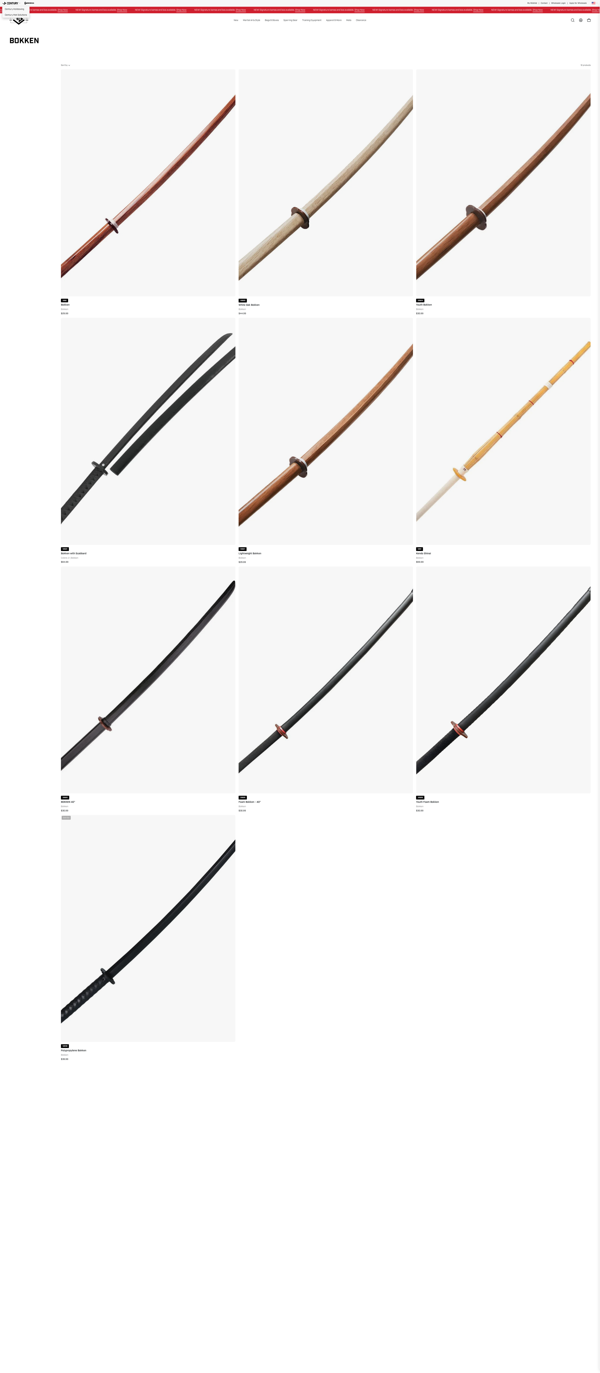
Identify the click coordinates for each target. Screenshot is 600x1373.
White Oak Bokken (249, 305)
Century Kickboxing (14, 9)
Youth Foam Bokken (427, 802)
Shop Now (54, 9)
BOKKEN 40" (68, 802)
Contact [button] (544, 3)
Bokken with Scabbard (73, 553)
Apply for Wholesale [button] (578, 3)
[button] (29, 3)
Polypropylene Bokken (73, 1050)
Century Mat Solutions (16, 14)
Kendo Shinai (423, 553)
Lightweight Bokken (250, 553)
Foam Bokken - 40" (250, 802)
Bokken (65, 305)
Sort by (64, 65)
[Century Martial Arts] (18, 20)
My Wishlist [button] (532, 3)
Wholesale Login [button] (558, 3)
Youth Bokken (424, 305)
